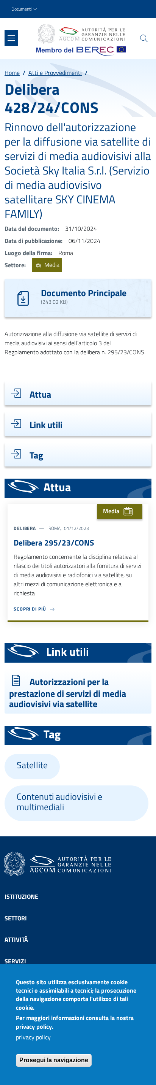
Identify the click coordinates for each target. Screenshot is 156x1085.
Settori (16, 918)
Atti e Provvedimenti (55, 72)
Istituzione (21, 896)
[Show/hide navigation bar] (11, 38)
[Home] (81, 33)
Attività (16, 939)
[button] (25, 9)
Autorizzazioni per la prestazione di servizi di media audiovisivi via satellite (67, 693)
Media (51, 265)
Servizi (15, 961)
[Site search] (143, 38)
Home (12, 72)
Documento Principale (83, 293)
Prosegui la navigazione (53, 1060)
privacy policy (33, 1037)
